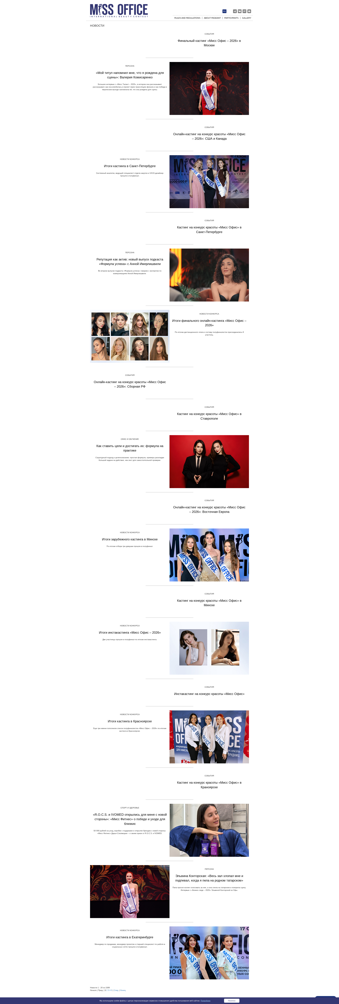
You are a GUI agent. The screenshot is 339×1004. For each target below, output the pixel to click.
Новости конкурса (130, 159)
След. (116, 990)
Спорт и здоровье (130, 808)
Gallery (246, 18)
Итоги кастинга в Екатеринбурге (129, 937)
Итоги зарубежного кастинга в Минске (130, 539)
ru (224, 11)
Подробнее (205, 1001)
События (209, 34)
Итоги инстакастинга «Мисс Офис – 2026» (130, 632)
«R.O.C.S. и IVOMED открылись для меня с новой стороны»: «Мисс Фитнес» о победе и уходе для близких (130, 819)
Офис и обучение (130, 439)
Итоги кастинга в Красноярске (130, 721)
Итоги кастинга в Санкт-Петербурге (130, 166)
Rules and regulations (187, 18)
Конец (123, 990)
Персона (129, 66)
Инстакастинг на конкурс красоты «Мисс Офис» (209, 694)
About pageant (212, 18)
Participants (231, 18)
